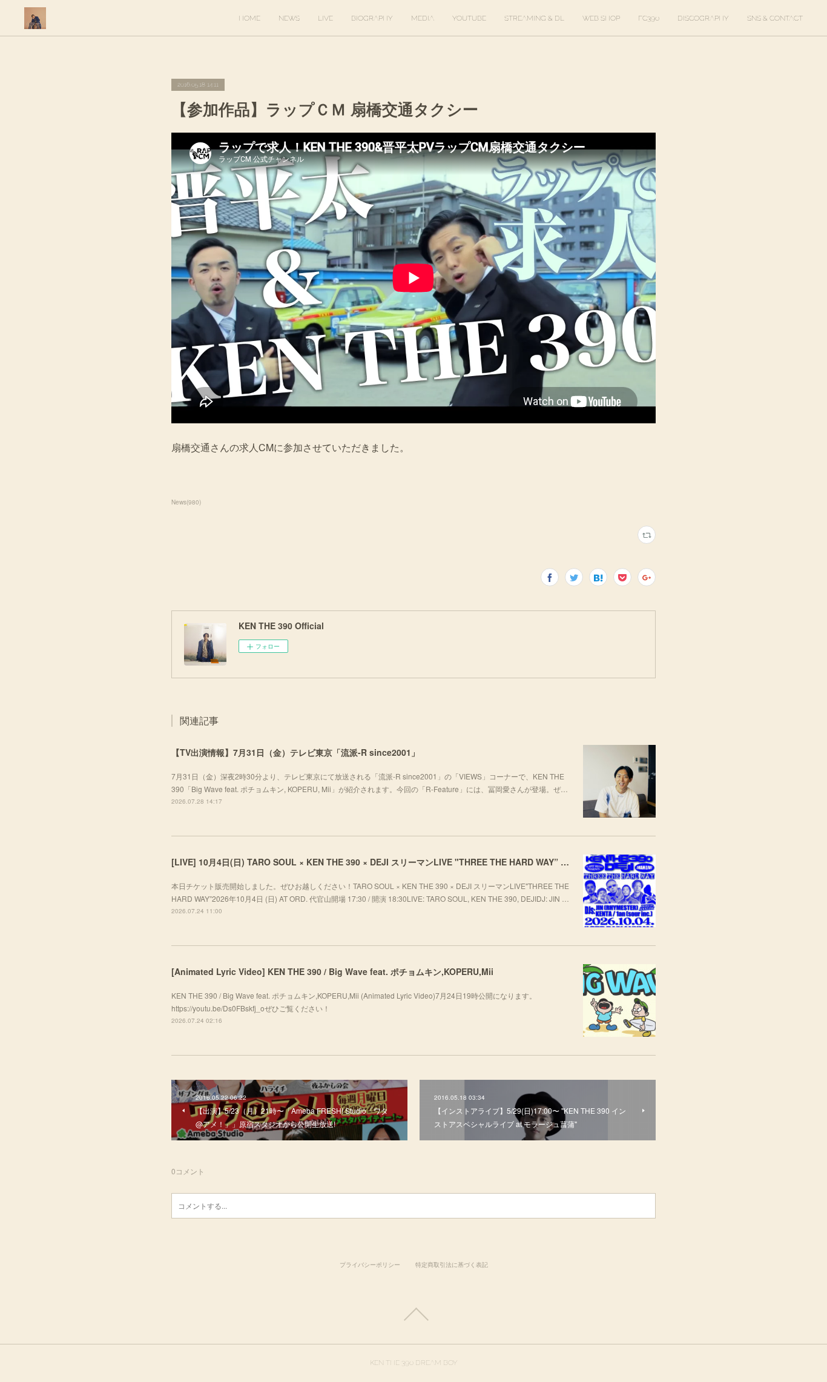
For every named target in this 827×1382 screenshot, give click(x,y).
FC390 (648, 18)
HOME (249, 18)
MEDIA (422, 18)
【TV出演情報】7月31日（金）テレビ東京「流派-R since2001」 (295, 752)
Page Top (413, 1314)
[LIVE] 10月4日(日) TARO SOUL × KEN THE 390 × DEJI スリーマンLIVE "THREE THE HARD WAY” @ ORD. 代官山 (396, 862)
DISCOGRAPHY (703, 18)
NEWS (289, 18)
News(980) (186, 502)
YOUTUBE (469, 18)
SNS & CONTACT (775, 18)
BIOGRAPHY (372, 18)
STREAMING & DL (534, 18)
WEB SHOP (601, 18)
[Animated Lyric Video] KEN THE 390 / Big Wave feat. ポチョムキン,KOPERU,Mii (332, 971)
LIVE (325, 18)
